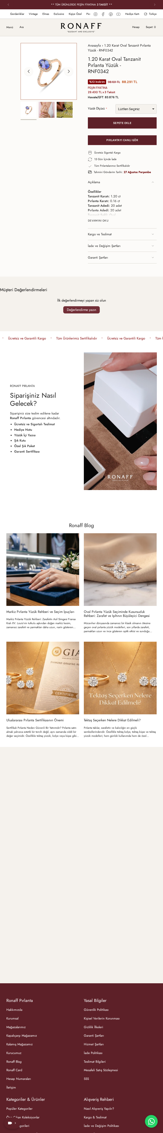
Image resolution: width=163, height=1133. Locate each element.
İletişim (11, 1087)
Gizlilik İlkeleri (93, 1027)
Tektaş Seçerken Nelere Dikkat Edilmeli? (112, 720)
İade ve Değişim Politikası (101, 1125)
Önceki (28, 71)
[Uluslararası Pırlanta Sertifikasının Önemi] (42, 678)
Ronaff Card (14, 1070)
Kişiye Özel (44, 14)
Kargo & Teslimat (95, 1117)
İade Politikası (93, 1053)
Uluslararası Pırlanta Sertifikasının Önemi (35, 720)
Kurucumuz (13, 1053)
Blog (87, 14)
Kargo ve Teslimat (100, 234)
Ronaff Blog (81, 525)
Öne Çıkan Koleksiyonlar (22, 1117)
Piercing (60, 14)
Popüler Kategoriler (19, 1108)
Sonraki (69, 71)
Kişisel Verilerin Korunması (102, 1018)
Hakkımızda (14, 1009)
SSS (86, 1078)
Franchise (75, 14)
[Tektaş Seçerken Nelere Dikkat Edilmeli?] (120, 678)
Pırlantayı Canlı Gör (122, 140)
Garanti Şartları (98, 257)
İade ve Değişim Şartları (104, 246)
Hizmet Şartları (94, 1044)
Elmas (15, 14)
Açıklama (94, 182)
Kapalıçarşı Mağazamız (21, 1035)
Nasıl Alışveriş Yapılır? (99, 1108)
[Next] (155, 5)
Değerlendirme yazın (81, 309)
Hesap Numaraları (18, 1078)
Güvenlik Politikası (96, 1009)
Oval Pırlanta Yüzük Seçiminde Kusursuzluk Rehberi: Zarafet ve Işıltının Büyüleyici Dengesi (117, 614)
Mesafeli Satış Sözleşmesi (101, 1070)
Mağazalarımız (16, 1027)
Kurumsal (12, 1018)
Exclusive (28, 14)
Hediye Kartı (132, 14)
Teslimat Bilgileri (95, 1061)
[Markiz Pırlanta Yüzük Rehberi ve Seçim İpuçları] (42, 569)
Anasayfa (94, 45)
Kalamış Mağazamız (19, 1044)
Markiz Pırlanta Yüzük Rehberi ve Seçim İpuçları (40, 612)
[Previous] (8, 5)
